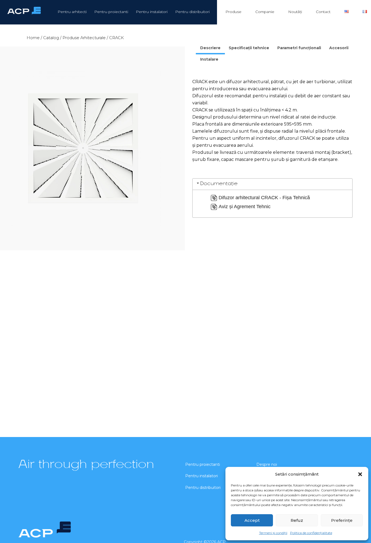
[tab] (210, 48)
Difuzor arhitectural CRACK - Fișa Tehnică (264, 197)
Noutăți (295, 12)
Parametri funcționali (299, 47)
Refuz (297, 520)
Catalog (51, 37)
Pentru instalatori (152, 12)
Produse (233, 12)
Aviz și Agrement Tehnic (245, 206)
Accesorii (338, 47)
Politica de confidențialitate (311, 533)
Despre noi (266, 464)
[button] (360, 474)
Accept (252, 520)
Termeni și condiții (273, 533)
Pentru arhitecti (72, 12)
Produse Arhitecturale (84, 37)
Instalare (209, 59)
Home (33, 37)
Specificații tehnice (249, 47)
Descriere (210, 47)
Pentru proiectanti (111, 12)
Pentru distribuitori (192, 12)
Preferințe (342, 520)
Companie (264, 12)
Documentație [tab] (219, 184)
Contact (323, 12)
